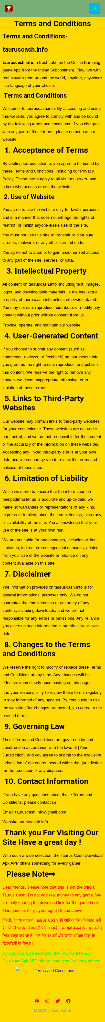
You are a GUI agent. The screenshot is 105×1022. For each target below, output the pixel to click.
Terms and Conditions (52, 23)
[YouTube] (37, 1001)
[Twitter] (58, 1001)
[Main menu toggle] (94, 8)
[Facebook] (68, 1001)
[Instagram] (47, 1001)
